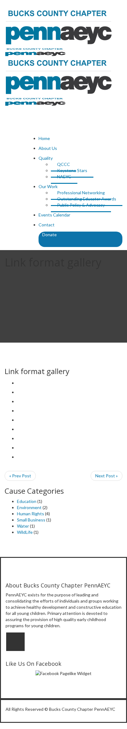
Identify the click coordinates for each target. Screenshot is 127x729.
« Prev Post (20, 475)
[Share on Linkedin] (18, 438)
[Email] (18, 456)
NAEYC (64, 176)
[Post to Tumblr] (18, 419)
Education (26, 501)
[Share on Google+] (18, 410)
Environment (29, 507)
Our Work (48, 186)
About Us (48, 148)
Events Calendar (54, 214)
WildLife (25, 532)
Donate (49, 234)
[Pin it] (18, 429)
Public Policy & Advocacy (81, 205)
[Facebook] (15, 641)
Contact (47, 224)
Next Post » (106, 475)
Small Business (31, 519)
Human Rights (30, 513)
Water (23, 526)
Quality (46, 158)
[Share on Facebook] (18, 392)
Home (44, 138)
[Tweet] (18, 401)
